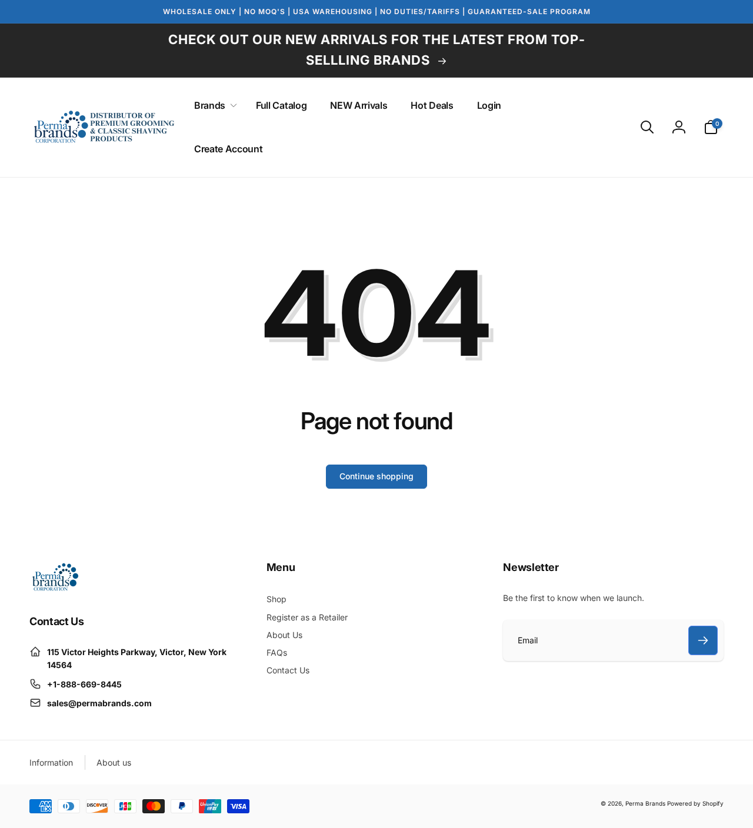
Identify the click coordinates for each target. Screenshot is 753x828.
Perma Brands (645, 803)
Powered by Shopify (695, 803)
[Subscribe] (703, 640)
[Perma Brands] (54, 589)
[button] (213, 106)
